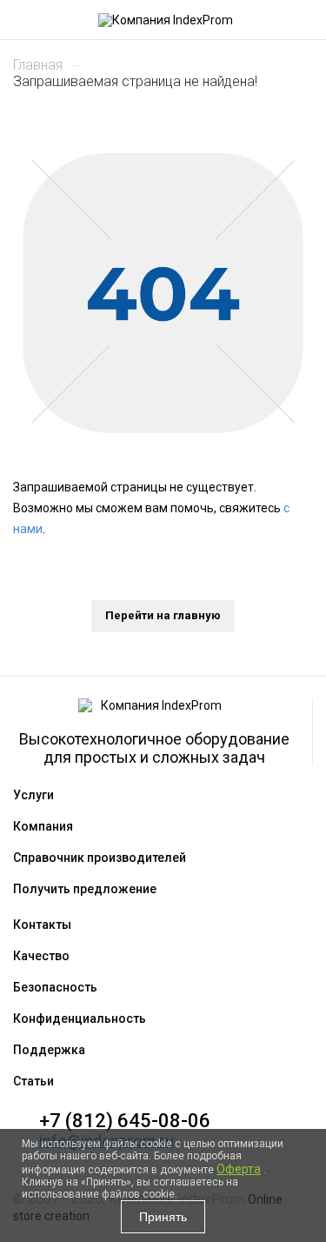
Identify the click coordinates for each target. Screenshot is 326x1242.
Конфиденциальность (79, 1018)
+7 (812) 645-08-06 (124, 1121)
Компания (43, 826)
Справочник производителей (99, 858)
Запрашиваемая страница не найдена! (135, 81)
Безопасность (55, 987)
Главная (38, 65)
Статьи (33, 1081)
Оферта (238, 1169)
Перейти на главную (163, 615)
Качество (41, 956)
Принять (163, 1217)
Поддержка (49, 1050)
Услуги (33, 795)
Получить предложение (84, 889)
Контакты (42, 925)
